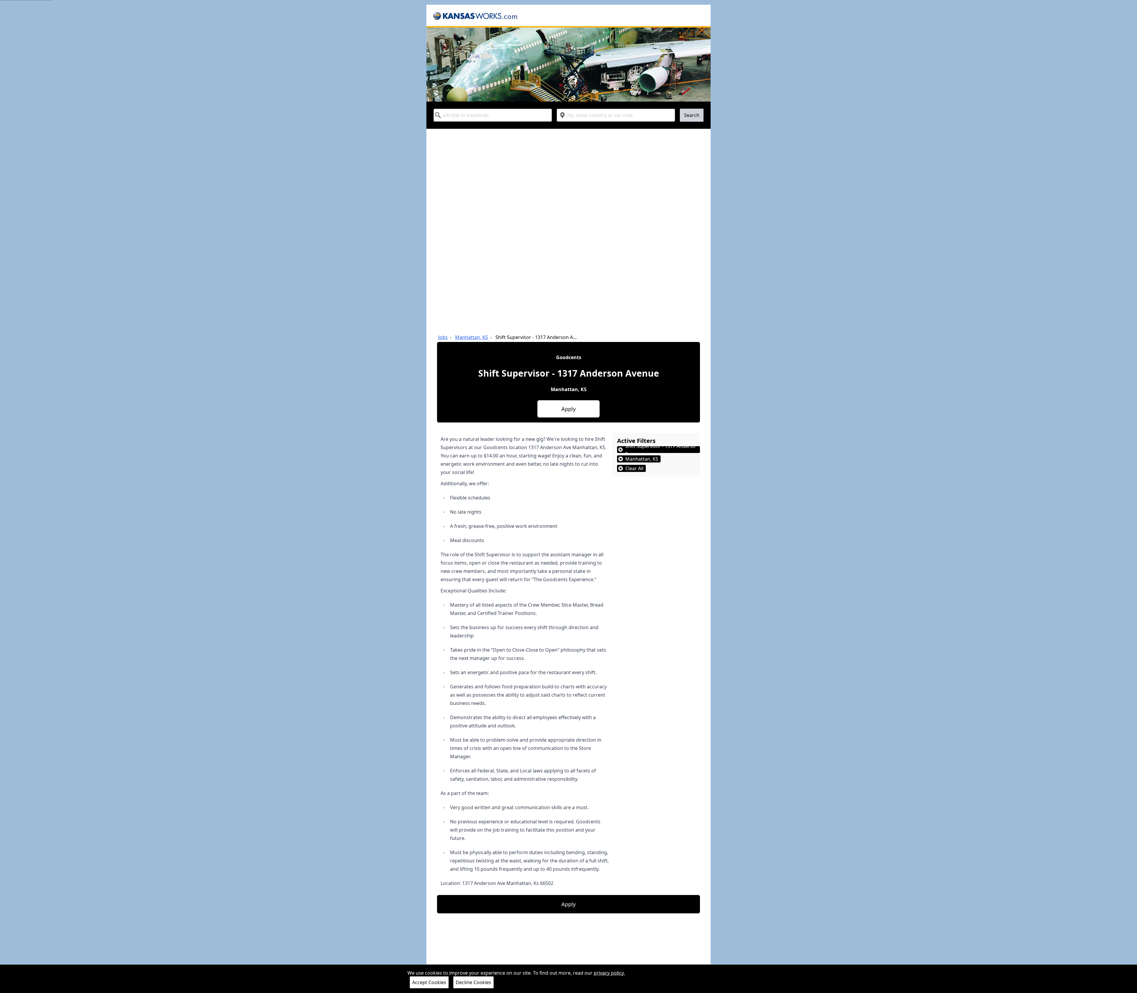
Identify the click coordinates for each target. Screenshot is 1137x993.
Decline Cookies (473, 982)
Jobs (443, 337)
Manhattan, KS (471, 337)
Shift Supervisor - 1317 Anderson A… (536, 337)
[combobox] (492, 115)
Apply (568, 408)
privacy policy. (609, 973)
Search (691, 115)
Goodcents (568, 357)
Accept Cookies (429, 982)
